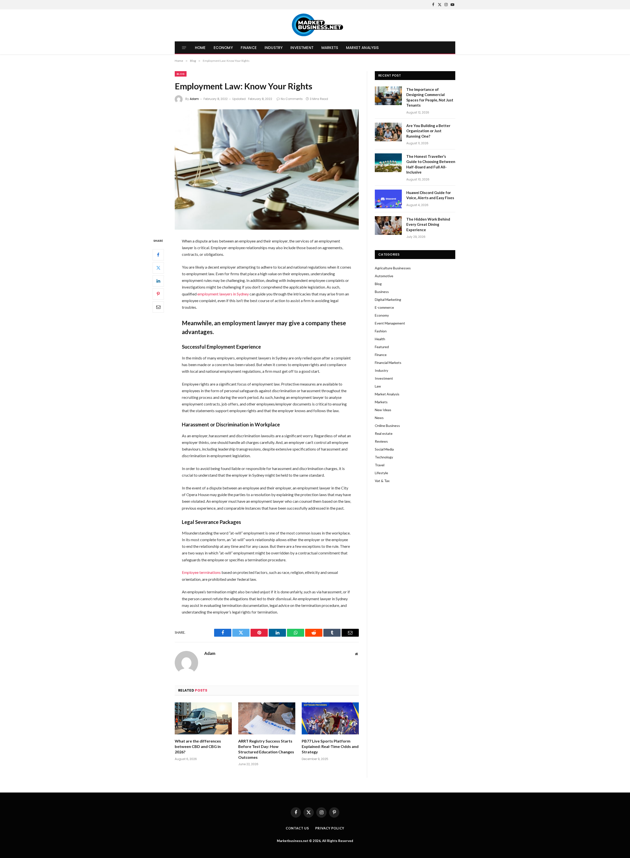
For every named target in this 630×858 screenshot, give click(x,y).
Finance (249, 47)
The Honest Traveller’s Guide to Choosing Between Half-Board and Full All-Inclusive (430, 164)
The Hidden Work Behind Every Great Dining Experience (428, 224)
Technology (384, 457)
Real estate (384, 433)
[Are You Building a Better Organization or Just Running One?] (388, 132)
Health (380, 339)
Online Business (387, 425)
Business (382, 292)
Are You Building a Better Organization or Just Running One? (428, 130)
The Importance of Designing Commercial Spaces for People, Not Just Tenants (429, 97)
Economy (223, 47)
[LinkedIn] (158, 280)
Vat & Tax (382, 481)
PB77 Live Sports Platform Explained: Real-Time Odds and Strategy (330, 746)
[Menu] (184, 47)
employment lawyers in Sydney (223, 293)
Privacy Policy (329, 828)
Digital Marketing (388, 299)
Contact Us (297, 828)
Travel (379, 465)
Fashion (381, 331)
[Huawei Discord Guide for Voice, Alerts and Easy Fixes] (388, 199)
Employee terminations (201, 572)
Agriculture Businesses (393, 268)
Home (200, 47)
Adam (194, 99)
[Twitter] (158, 267)
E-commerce (384, 307)
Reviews (381, 441)
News (379, 418)
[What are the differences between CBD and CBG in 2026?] (203, 718)
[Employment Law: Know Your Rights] (267, 169)
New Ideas (383, 410)
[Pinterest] (158, 293)
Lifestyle (381, 473)
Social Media (384, 449)
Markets (329, 47)
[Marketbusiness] (315, 25)
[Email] (158, 306)
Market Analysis (362, 47)
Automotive (384, 276)
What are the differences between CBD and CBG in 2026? (198, 746)
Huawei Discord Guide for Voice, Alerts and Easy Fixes (430, 195)
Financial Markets (388, 362)
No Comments (292, 99)
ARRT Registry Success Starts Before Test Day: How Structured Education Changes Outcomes (266, 749)
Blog (181, 74)
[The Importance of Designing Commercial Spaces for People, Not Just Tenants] (388, 95)
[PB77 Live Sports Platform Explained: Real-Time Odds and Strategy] (330, 718)
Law (378, 386)
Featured (382, 347)
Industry (274, 47)
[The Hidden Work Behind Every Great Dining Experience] (388, 225)
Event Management (390, 323)
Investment (302, 47)
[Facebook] (158, 254)
